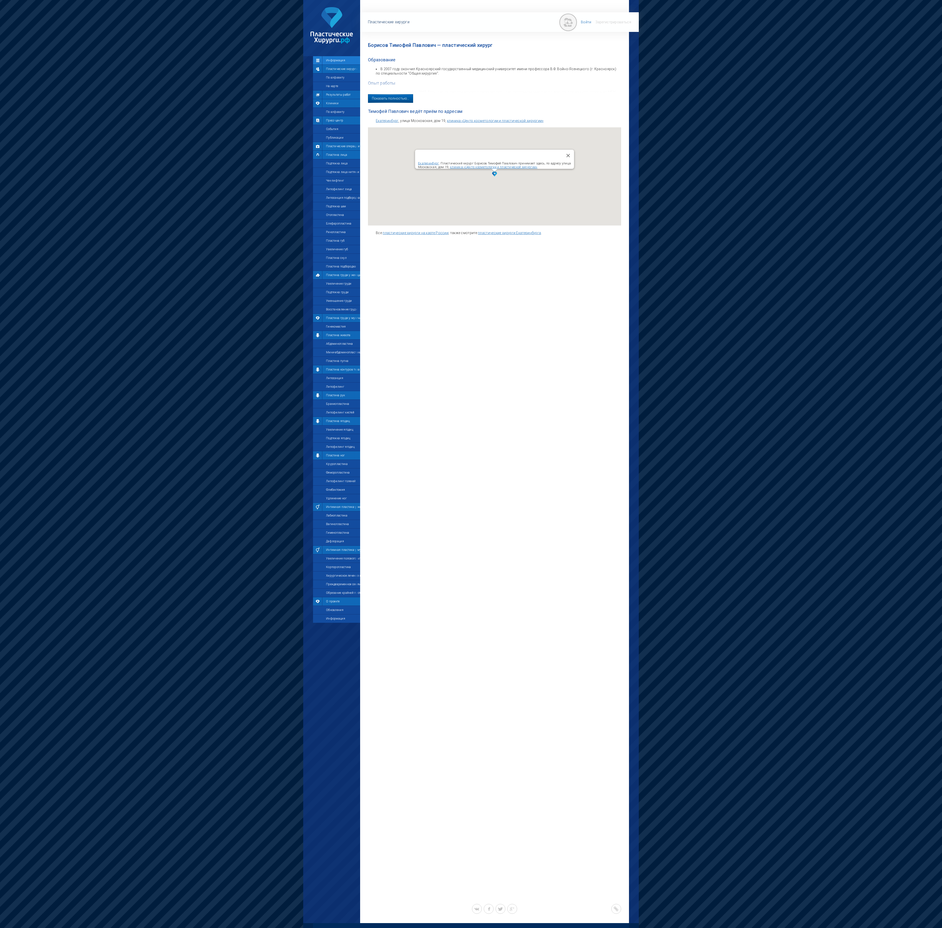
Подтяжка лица (337, 163)
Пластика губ (335, 240)
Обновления (334, 610)
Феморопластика (338, 472)
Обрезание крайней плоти (343, 593)
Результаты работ (338, 94)
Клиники (332, 103)
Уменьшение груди (339, 301)
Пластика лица (336, 155)
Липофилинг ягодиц (340, 447)
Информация (335, 60)
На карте (332, 86)
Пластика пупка (337, 361)
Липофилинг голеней (341, 481)
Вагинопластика (337, 524)
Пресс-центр (334, 120)
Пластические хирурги (342, 69)
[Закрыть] (568, 155)
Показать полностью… (390, 98)
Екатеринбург (387, 121)
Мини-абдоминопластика (343, 352)
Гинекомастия (336, 326)
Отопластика (335, 215)
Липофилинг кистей (340, 412)
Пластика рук (335, 395)
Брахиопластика (337, 404)
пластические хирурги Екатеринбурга (509, 233)
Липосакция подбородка (343, 197)
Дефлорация (335, 541)
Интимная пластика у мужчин (343, 550)
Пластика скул (336, 258)
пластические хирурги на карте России (415, 233)
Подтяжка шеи (336, 206)
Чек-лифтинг (335, 180)
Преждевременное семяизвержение (343, 584)
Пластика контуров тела (343, 369)
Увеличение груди (339, 283)
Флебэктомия (335, 489)
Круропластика (337, 464)
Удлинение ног (336, 498)
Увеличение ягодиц (339, 429)
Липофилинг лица (339, 189)
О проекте (333, 601)
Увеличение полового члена (343, 558)
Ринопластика (336, 232)
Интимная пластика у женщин (343, 507)
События (332, 129)
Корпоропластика (338, 567)
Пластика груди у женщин (343, 275)
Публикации (334, 137)
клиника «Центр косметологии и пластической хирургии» (495, 121)
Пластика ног (335, 455)
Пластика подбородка (341, 266)
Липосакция (334, 378)
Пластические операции (343, 146)
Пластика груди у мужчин (343, 318)
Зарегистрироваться (613, 22)
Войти (586, 22)
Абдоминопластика (339, 343)
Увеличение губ (337, 249)
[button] (494, 174)
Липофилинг (335, 386)
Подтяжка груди (337, 292)
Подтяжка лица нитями (342, 172)
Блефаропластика (339, 223)
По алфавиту (335, 77)
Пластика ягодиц (338, 421)
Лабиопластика (336, 515)
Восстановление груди (341, 309)
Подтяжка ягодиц (338, 438)
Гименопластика (337, 532)
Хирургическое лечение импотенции (343, 575)
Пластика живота (338, 335)
